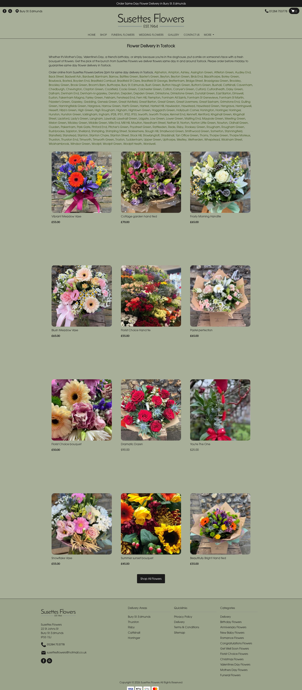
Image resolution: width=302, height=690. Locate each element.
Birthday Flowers (231, 622)
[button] (151, 609)
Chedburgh (57, 89)
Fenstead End (126, 97)
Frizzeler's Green (59, 101)
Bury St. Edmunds (132, 85)
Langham (96, 118)
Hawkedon (172, 106)
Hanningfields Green (72, 106)
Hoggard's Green (163, 110)
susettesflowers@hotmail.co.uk (67, 652)
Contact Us (191, 34)
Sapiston (71, 131)
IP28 (113, 114)
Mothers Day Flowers (233, 670)
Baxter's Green (149, 76)
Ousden (54, 127)
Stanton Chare (99, 135)
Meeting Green (235, 118)
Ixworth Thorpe (159, 114)
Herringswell (243, 106)
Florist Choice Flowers (234, 654)
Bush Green (153, 85)
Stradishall (167, 135)
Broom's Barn (97, 85)
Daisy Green (234, 89)
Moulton (136, 122)
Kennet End (177, 114)
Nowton (222, 122)
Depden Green (144, 93)
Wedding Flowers (151, 34)
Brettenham (177, 80)
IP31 (120, 114)
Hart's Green (130, 106)
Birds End (197, 76)
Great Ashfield (128, 101)
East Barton (223, 93)
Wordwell (149, 143)
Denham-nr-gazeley (93, 93)
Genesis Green (107, 101)
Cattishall (229, 85)
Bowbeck (55, 80)
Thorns (204, 135)
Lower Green (174, 118)
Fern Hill (141, 97)
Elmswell (237, 93)
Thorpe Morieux (239, 135)
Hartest (144, 106)
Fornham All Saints (174, 97)
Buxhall (217, 85)
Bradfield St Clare (128, 80)
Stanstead (69, 135)
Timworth (85, 139)
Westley (182, 139)
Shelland (84, 131)
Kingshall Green (221, 114)
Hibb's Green (68, 110)
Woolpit (96, 143)
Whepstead (212, 139)
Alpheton (160, 72)
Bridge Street (194, 80)
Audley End (243, 72)
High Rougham (105, 110)
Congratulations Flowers (236, 643)
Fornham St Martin (231, 97)
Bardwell (88, 76)
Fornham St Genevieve (202, 97)
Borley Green (230, 76)
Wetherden (195, 139)
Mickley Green (77, 122)
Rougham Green (232, 127)
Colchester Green (149, 89)
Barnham (101, 76)
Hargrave (94, 106)
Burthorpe (113, 85)
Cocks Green (127, 89)
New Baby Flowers (232, 632)
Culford (201, 89)
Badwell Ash (73, 76)
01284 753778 (278, 11)
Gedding (90, 101)
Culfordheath (216, 89)
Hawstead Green (207, 106)
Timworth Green (103, 139)
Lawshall (109, 118)
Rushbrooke (56, 131)
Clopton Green (93, 89)
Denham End (70, 93)
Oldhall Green (238, 122)
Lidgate (144, 118)
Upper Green (152, 139)
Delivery (179, 622)
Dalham (54, 93)
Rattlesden (160, 127)
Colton (167, 89)
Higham (121, 110)
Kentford (203, 114)
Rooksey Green (195, 127)
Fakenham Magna (71, 97)
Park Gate (83, 127)
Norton (184, 122)
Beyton (165, 76)
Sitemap (179, 632)
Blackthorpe (212, 76)
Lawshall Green (127, 118)
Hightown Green (139, 110)
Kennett (192, 114)
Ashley (185, 72)
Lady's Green (79, 118)
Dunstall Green (205, 93)
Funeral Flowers (123, 34)
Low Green (157, 118)
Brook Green (79, 85)
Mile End (114, 122)
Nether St (173, 122)
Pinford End (99, 127)
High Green (85, 110)
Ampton (173, 72)
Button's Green (201, 85)
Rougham (213, 127)
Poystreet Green (140, 127)
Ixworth (143, 114)
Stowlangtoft (151, 135)
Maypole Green (212, 118)
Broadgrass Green (216, 80)
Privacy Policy (183, 616)
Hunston (54, 114)
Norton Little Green (203, 122)
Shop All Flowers (151, 578)
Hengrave (227, 106)
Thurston (54, 139)
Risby (180, 127)
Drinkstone (162, 93)
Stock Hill (136, 135)
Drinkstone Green (182, 93)
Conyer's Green (183, 89)
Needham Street (154, 122)
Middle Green (98, 122)
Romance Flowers (232, 638)
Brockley (235, 80)
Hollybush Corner (187, 110)
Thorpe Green (219, 135)
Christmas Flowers (231, 659)
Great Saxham (209, 101)
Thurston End (69, 139)
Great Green (166, 101)
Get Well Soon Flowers (234, 648)
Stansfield (55, 135)
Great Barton (147, 101)
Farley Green (94, 97)
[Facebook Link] (4, 11)
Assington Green (202, 72)
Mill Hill (125, 122)
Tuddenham (134, 139)
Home (92, 34)
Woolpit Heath (132, 143)
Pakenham (68, 127)
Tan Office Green (187, 135)
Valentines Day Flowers (235, 664)
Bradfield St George (154, 80)
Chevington (74, 89)
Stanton (83, 135)
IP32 (127, 114)
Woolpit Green (112, 143)
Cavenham (244, 85)
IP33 (134, 114)
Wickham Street (231, 139)
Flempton (154, 97)
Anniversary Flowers (233, 627)
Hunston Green (71, 114)
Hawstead (188, 106)
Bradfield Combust (103, 80)
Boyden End (81, 80)
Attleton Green (224, 72)
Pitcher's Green (118, 127)
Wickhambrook (59, 143)
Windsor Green (80, 143)
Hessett (53, 110)
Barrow (113, 76)
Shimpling (97, 131)
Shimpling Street (116, 131)
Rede (171, 127)
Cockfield (111, 89)
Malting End (193, 118)
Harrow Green (111, 106)
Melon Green (57, 122)
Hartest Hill (157, 106)
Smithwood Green (197, 131)
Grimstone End (230, 101)
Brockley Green (59, 85)
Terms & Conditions (186, 627)
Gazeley (76, 101)
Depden (126, 93)
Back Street (56, 76)
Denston (114, 93)
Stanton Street (119, 135)
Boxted (67, 80)
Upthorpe (169, 139)
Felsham (109, 97)
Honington (207, 110)
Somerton (217, 131)
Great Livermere (187, 101)
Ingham (104, 114)
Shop (103, 34)
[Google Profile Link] (10, 11)
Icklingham (89, 114)
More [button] (208, 34)
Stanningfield (233, 131)
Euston (53, 97)
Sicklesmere (136, 131)
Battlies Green (129, 76)
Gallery (173, 34)
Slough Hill (151, 131)
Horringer (221, 110)
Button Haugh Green (176, 85)
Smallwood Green (172, 131)
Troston (120, 139)
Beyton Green (180, 76)
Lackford (63, 118)
